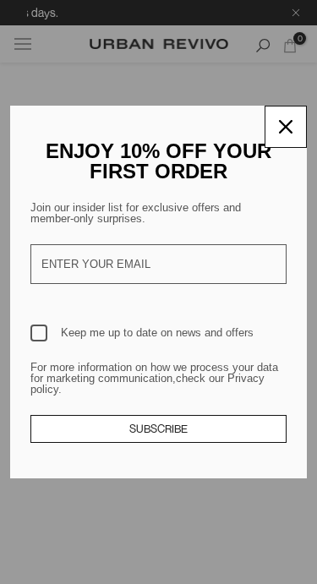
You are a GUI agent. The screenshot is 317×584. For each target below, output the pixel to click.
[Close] (286, 127)
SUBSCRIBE (158, 428)
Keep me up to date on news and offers (157, 332)
